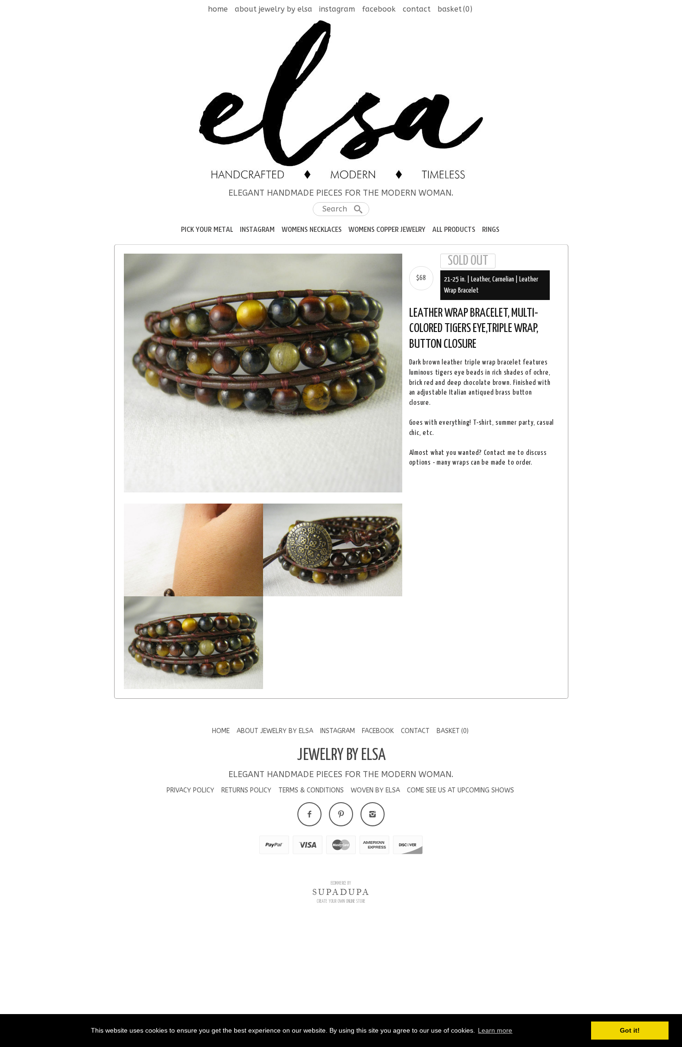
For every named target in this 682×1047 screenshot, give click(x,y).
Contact (417, 9)
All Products (453, 229)
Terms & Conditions (311, 922)
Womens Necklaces (311, 229)
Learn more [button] (495, 1030)
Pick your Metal (207, 229)
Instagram (337, 9)
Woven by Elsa (375, 922)
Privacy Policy (190, 922)
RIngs (490, 229)
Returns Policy (246, 922)
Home (218, 9)
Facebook (379, 9)
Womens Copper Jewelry (386, 229)
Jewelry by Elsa (341, 887)
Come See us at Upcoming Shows (460, 922)
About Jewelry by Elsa (273, 9)
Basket (455, 9)
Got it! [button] (630, 1030)
